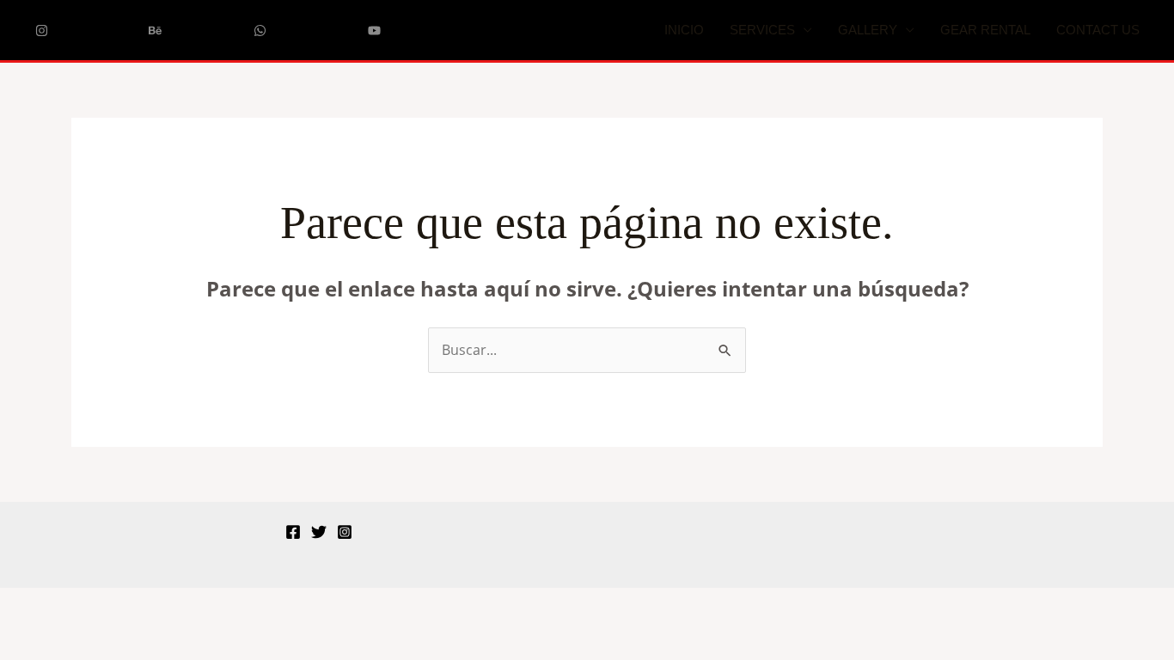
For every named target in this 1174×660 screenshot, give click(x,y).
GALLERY (867, 29)
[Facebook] (293, 532)
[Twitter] (319, 532)
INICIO (684, 29)
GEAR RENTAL (985, 29)
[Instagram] (344, 532)
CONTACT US (1098, 29)
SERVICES (762, 29)
